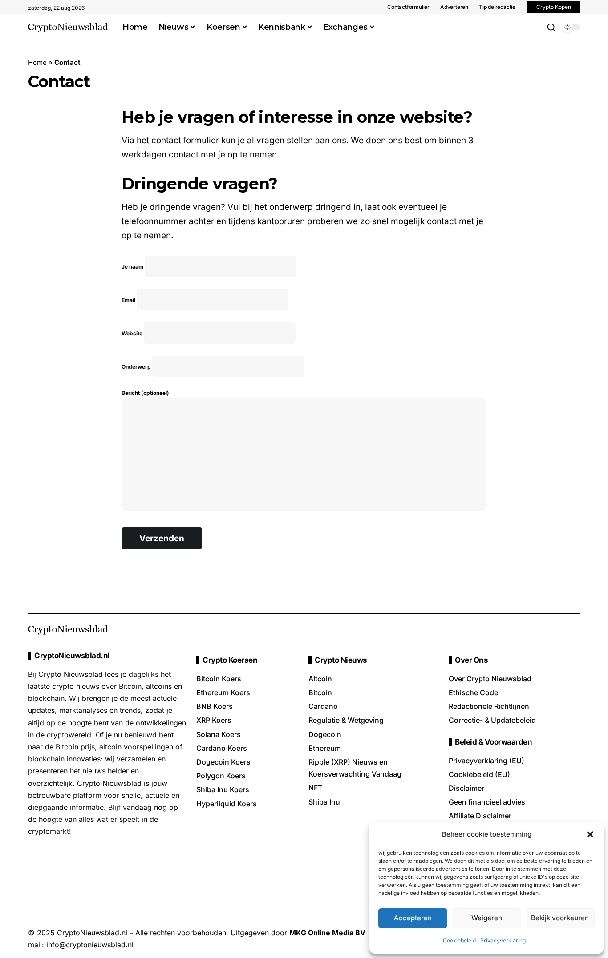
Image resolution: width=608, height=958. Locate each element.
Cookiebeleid (459, 940)
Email (129, 300)
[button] (590, 834)
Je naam (133, 266)
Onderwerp (137, 366)
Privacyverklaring (503, 940)
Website (133, 333)
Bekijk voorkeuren (560, 918)
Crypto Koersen (230, 660)
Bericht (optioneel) (145, 393)
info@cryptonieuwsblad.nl (90, 944)
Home (37, 62)
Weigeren (486, 918)
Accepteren (413, 918)
